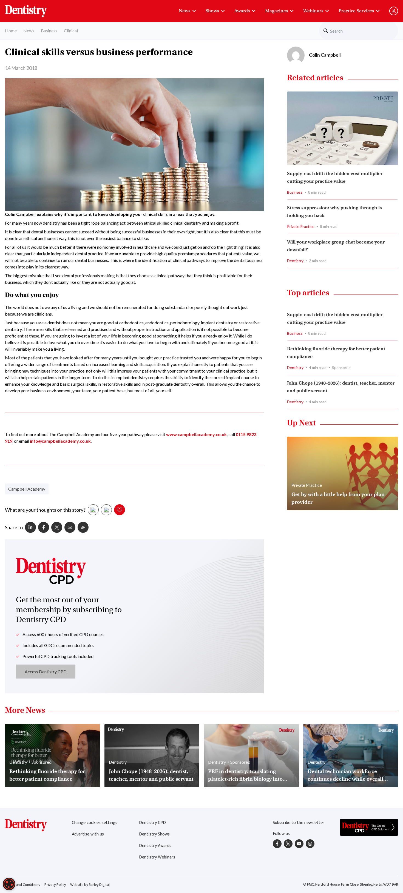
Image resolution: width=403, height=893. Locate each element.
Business (49, 30)
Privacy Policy (55, 884)
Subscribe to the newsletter (298, 822)
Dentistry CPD (152, 822)
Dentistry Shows (154, 834)
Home (11, 30)
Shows (212, 11)
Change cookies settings (94, 822)
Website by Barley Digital (90, 884)
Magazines (276, 11)
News (184, 11)
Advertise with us (88, 834)
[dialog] (9, 884)
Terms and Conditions (22, 884)
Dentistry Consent (32, 8)
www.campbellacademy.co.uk (196, 434)
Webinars (313, 11)
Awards (242, 11)
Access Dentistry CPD (46, 671)
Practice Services (356, 11)
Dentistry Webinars (157, 857)
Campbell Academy (26, 488)
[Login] (393, 11)
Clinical (71, 30)
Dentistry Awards (155, 845)
